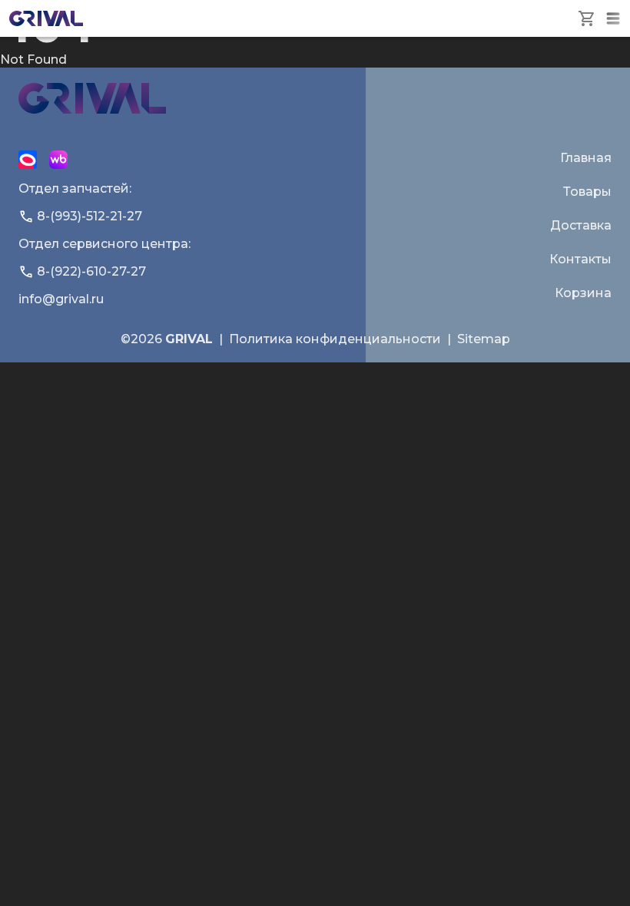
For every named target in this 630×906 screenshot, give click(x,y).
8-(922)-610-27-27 (91, 271)
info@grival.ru (61, 299)
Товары (587, 191)
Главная (586, 157)
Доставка (581, 225)
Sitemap (483, 339)
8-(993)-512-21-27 (89, 216)
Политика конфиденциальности (335, 339)
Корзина (583, 293)
